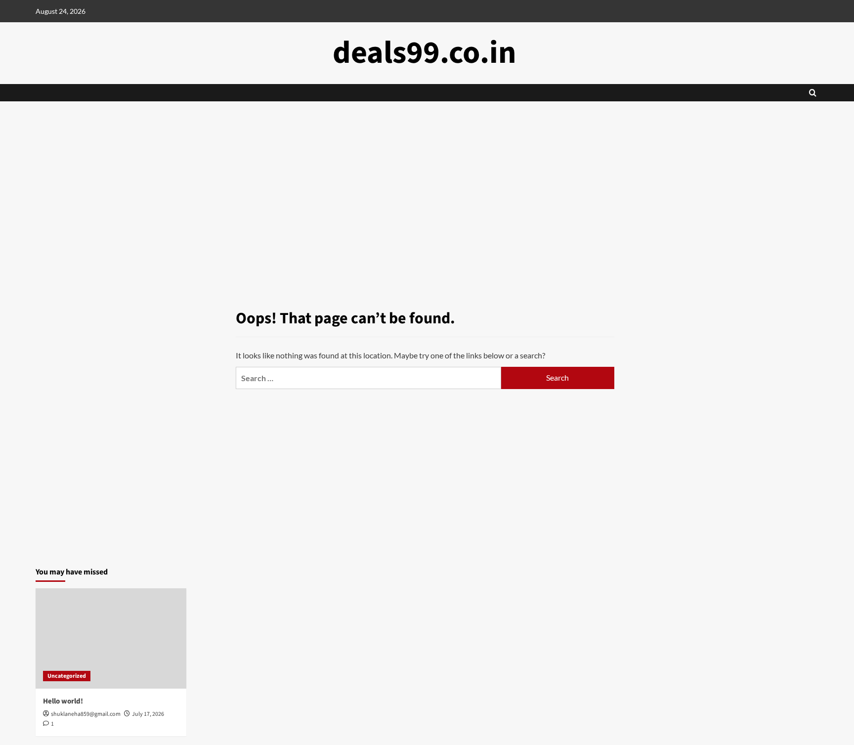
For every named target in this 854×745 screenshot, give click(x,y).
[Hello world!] (111, 638)
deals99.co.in (424, 53)
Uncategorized (66, 676)
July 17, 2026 (148, 714)
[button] (813, 92)
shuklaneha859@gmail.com (86, 714)
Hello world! (63, 701)
